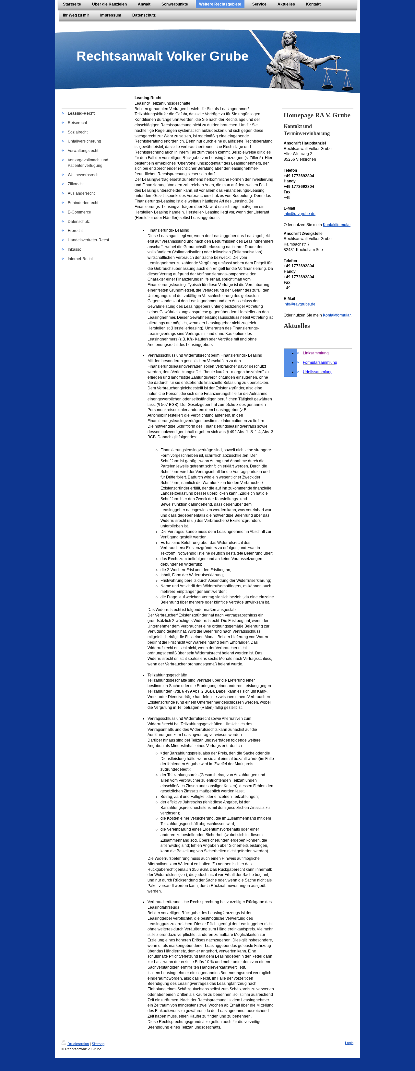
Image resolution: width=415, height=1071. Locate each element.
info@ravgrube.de (299, 214)
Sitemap (98, 1044)
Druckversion (78, 1044)
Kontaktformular (336, 225)
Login (349, 1043)
